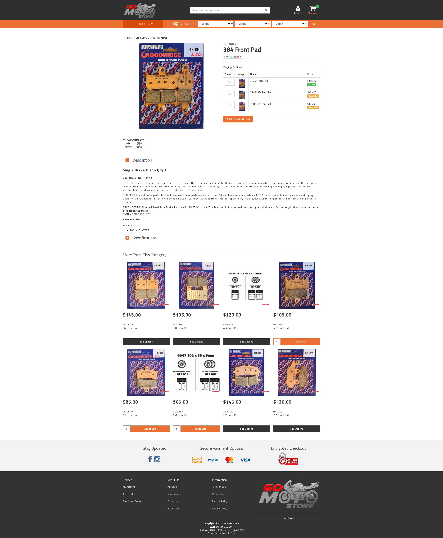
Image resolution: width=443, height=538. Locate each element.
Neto (233, 533)
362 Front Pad (130, 328)
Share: (227, 56)
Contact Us (173, 501)
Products (142, 23)
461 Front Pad (281, 328)
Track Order (129, 494)
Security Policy (219, 508)
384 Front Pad (159, 37)
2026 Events (174, 508)
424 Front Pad (230, 328)
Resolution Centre (132, 501)
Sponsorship (174, 494)
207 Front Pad (281, 415)
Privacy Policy (219, 494)
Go (313, 23)
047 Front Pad (180, 415)
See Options (146, 341)
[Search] (266, 10)
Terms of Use (219, 486)
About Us (172, 486)
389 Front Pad (230, 415)
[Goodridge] (165, 304)
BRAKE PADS (142, 37)
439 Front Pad (130, 415)
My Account (129, 486)
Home (128, 37)
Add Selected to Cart (239, 119)
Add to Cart (300, 341)
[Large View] (133, 143)
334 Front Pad (180, 328)
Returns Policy (219, 501)
